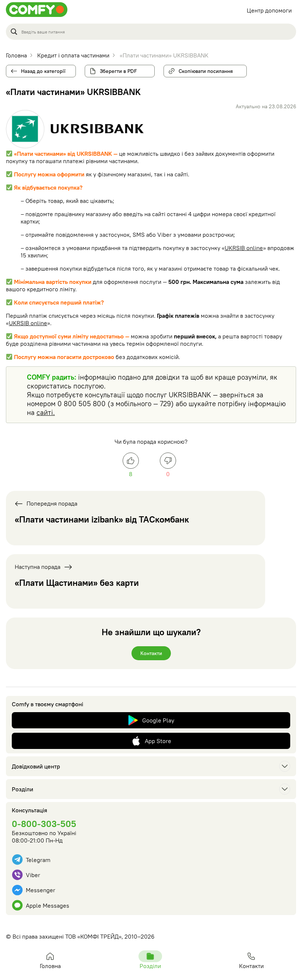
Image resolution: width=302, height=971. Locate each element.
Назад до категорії (43, 71)
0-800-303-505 (44, 823)
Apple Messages (47, 905)
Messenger (40, 890)
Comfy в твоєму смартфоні (47, 704)
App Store (158, 741)
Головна (50, 966)
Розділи (22, 789)
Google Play (158, 720)
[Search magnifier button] (14, 32)
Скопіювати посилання (203, 69)
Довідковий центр (36, 766)
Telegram (38, 859)
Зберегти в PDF (118, 71)
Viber (33, 875)
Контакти (151, 653)
